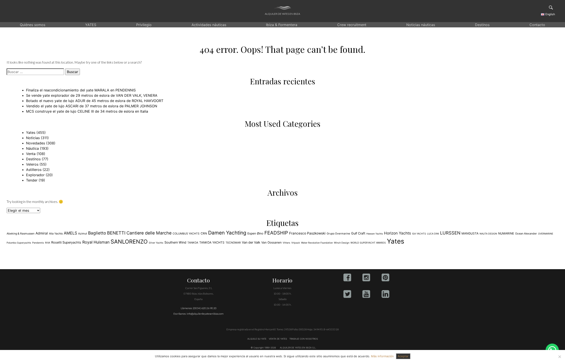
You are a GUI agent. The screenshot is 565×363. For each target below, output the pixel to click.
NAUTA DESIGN (488, 233)
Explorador (35, 175)
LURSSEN (450, 233)
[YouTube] (366, 294)
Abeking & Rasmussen (20, 233)
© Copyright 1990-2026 (263, 347)
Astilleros (33, 169)
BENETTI (116, 233)
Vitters (286, 242)
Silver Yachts (156, 242)
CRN (204, 233)
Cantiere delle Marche (148, 233)
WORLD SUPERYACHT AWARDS (368, 242)
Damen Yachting (227, 233)
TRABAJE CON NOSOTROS (303, 338)
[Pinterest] (385, 277)
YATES (90, 25)
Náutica (32, 148)
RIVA (47, 242)
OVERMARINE (545, 233)
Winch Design (341, 242)
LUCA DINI (433, 233)
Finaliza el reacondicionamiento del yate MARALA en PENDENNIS (81, 90)
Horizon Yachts (397, 233)
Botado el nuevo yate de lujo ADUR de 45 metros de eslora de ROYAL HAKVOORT (94, 100)
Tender (32, 180)
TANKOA (192, 242)
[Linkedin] (385, 294)
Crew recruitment (351, 25)
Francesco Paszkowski (307, 233)
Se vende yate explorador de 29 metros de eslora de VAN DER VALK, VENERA (91, 95)
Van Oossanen (271, 242)
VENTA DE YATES (278, 338)
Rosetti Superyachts (66, 242)
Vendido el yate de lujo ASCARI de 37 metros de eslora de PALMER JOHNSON (91, 106)
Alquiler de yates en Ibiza (282, 13)
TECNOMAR (233, 242)
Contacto (537, 25)
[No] (559, 356)
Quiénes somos (32, 25)
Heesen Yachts (374, 233)
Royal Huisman (95, 242)
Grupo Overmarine (338, 233)
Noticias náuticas (420, 25)
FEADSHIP (276, 233)
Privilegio (144, 25)
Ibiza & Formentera (281, 25)
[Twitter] (347, 294)
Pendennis (38, 242)
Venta (31, 153)
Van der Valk (251, 242)
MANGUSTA (469, 233)
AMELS (70, 233)
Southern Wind (175, 242)
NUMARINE (506, 233)
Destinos (482, 25)
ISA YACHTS (419, 233)
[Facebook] (347, 277)
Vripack (295, 242)
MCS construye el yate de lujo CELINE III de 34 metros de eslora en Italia (87, 111)
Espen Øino (255, 233)
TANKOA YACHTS (211, 242)
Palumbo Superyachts (19, 242)
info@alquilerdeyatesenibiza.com (205, 313)
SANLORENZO (129, 241)
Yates (30, 132)
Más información (382, 356)
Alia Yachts (56, 233)
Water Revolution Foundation (317, 242)
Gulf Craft (358, 233)
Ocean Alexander (526, 233)
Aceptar (403, 356)
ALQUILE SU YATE (257, 338)
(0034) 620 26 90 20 (205, 308)
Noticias (33, 138)
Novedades (35, 143)
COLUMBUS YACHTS (186, 233)
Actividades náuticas (209, 25)
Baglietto (97, 233)
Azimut (82, 233)
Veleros (32, 164)
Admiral (42, 233)
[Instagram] (366, 277)
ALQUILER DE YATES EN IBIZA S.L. (298, 347)
